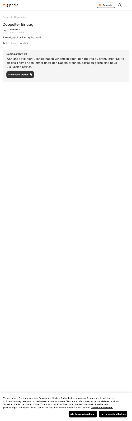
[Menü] (126, 5)
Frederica (15, 29)
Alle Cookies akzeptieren (82, 414)
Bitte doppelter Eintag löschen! (22, 37)
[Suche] (120, 5)
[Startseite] (11, 5)
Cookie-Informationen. (102, 407)
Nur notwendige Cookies (113, 414)
